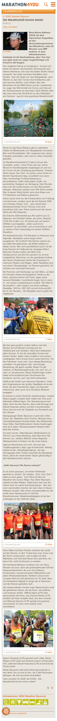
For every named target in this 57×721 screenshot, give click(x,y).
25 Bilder (48, 544)
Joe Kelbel (12, 27)
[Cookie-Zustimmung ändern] (6, 711)
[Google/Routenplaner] (45, 702)
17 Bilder (48, 339)
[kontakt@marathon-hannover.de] (13, 702)
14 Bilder (48, 652)
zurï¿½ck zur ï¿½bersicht (16, 713)
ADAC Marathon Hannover (17, 16)
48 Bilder (48, 142)
